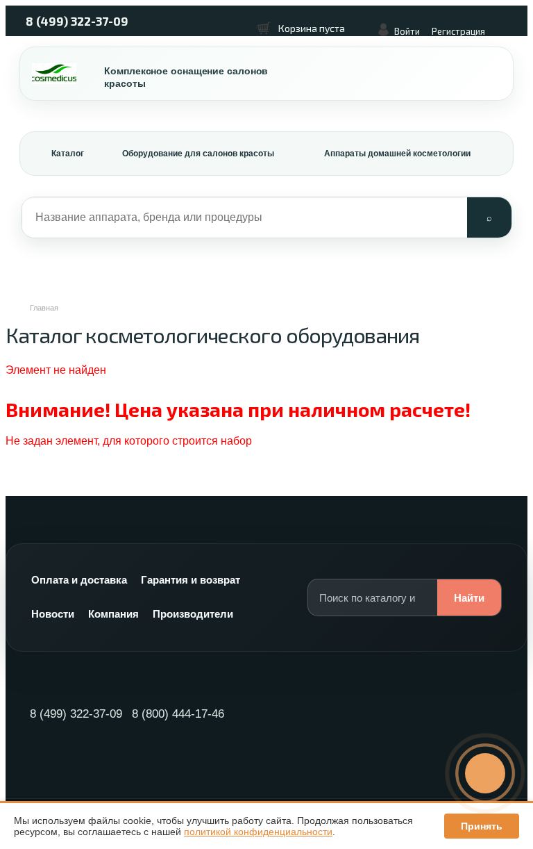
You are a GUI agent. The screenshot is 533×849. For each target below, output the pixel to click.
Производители (193, 614)
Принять (481, 826)
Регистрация (458, 31)
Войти (407, 31)
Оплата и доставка (79, 580)
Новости (52, 614)
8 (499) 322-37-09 (77, 21)
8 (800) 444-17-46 (178, 713)
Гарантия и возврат (190, 580)
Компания (113, 614)
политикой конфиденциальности (258, 831)
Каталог (67, 153)
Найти (469, 598)
